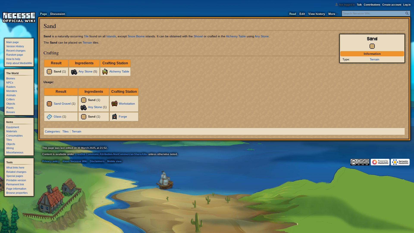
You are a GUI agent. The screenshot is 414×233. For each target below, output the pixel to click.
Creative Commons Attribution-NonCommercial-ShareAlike (111, 154)
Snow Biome (136, 36)
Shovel (198, 36)
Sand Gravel (62, 103)
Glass (57, 116)
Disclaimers (97, 161)
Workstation (127, 103)
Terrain (374, 59)
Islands (111, 36)
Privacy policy (51, 161)
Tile (86, 36)
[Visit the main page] (19, 17)
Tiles (65, 131)
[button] (333, 13)
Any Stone (262, 36)
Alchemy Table (236, 36)
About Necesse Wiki (74, 161)
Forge (123, 116)
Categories (52, 131)
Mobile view (114, 161)
